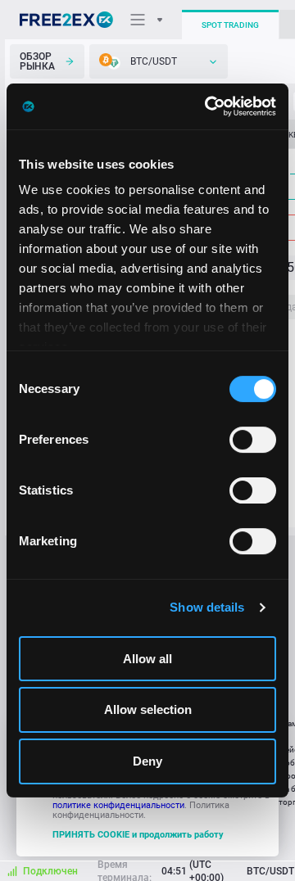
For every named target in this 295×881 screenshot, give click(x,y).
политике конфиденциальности (118, 805)
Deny (147, 761)
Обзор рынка (37, 61)
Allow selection (148, 710)
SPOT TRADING (230, 24)
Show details (207, 607)
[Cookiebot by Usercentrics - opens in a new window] (208, 106)
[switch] (252, 440)
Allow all (147, 659)
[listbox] (158, 61)
